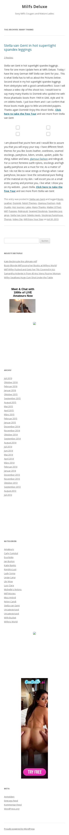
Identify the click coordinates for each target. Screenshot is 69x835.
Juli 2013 (8, 494)
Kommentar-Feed (13, 804)
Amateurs (9, 549)
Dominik (17, 203)
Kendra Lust (10, 569)
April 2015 (9, 410)
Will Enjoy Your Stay (33, 219)
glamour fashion (39, 158)
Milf (6, 211)
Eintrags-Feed (11, 800)
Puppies (13, 211)
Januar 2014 (10, 470)
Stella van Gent (37, 199)
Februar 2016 (10, 386)
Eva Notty (9, 557)
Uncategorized (11, 609)
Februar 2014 (10, 466)
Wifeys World (11, 621)
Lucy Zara (9, 585)
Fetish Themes (29, 203)
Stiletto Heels (34, 215)
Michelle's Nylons (13, 589)
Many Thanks (39, 207)
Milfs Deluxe (34, 6)
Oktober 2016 (11, 382)
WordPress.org (11, 808)
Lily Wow (8, 581)
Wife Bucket (10, 617)
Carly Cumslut (11, 553)
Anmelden (9, 796)
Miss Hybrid (10, 597)
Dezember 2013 (12, 474)
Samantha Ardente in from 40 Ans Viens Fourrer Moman (32, 273)
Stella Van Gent (18, 215)
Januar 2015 (10, 422)
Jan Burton (9, 561)
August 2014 (10, 442)
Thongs (8, 219)
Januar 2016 (10, 390)
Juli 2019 (8, 378)
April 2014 (9, 458)
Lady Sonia (9, 573)
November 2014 (12, 430)
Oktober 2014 (11, 434)
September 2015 (12, 398)
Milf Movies (10, 593)
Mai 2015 (8, 406)
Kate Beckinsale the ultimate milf (20, 261)
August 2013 (10, 490)
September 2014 (12, 438)
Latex (28, 207)
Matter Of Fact (54, 207)
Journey (21, 207)
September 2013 (12, 486)
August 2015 (10, 402)
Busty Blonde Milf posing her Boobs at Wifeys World (30, 265)
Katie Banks (10, 565)
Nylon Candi (10, 601)
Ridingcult (23, 211)
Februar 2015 (10, 418)
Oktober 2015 (11, 394)
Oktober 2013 (11, 482)
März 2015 (9, 414)
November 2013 (12, 478)
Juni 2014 (8, 450)
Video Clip (18, 219)
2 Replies (8, 57)
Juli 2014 (8, 446)
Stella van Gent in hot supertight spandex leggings (30, 47)
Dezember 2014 (12, 426)
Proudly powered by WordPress (19, 828)
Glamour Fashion (46, 203)
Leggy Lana (9, 577)
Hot (14, 207)
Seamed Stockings (38, 211)
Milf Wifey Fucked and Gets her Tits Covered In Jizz (29, 269)
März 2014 (9, 462)
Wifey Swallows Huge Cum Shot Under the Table (28, 277)
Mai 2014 (8, 454)
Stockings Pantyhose (52, 215)
